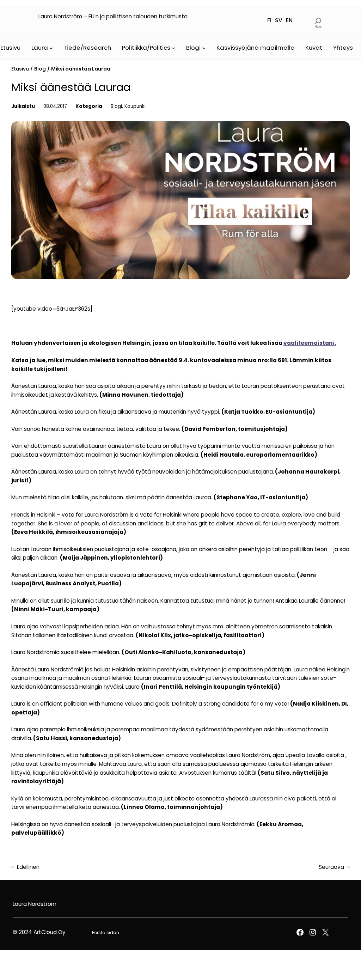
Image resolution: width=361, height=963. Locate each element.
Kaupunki (135, 106)
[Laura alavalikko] (51, 48)
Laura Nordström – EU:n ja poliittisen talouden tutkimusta (113, 16)
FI (269, 20)
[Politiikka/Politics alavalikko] (173, 48)
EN (289, 20)
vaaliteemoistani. (309, 343)
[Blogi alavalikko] (204, 48)
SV (278, 20)
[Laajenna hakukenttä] (318, 20)
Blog (40, 68)
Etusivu (20, 68)
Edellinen (28, 867)
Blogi (116, 106)
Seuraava (331, 867)
